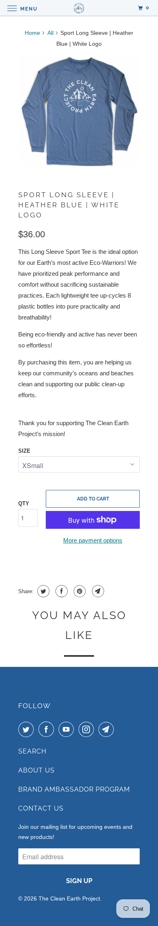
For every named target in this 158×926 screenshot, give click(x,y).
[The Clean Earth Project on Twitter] (27, 729)
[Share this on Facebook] (60, 591)
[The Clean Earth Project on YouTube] (67, 729)
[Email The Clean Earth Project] (107, 729)
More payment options (92, 540)
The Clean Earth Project (69, 898)
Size (24, 451)
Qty (23, 503)
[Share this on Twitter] (42, 591)
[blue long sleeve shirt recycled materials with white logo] (79, 111)
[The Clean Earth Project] (79, 8)
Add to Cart (93, 499)
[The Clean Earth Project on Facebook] (47, 729)
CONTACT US (41, 808)
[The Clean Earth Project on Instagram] (88, 729)
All (50, 33)
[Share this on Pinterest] (79, 591)
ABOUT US (36, 770)
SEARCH (32, 751)
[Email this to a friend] (97, 591)
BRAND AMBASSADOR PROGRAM (74, 789)
